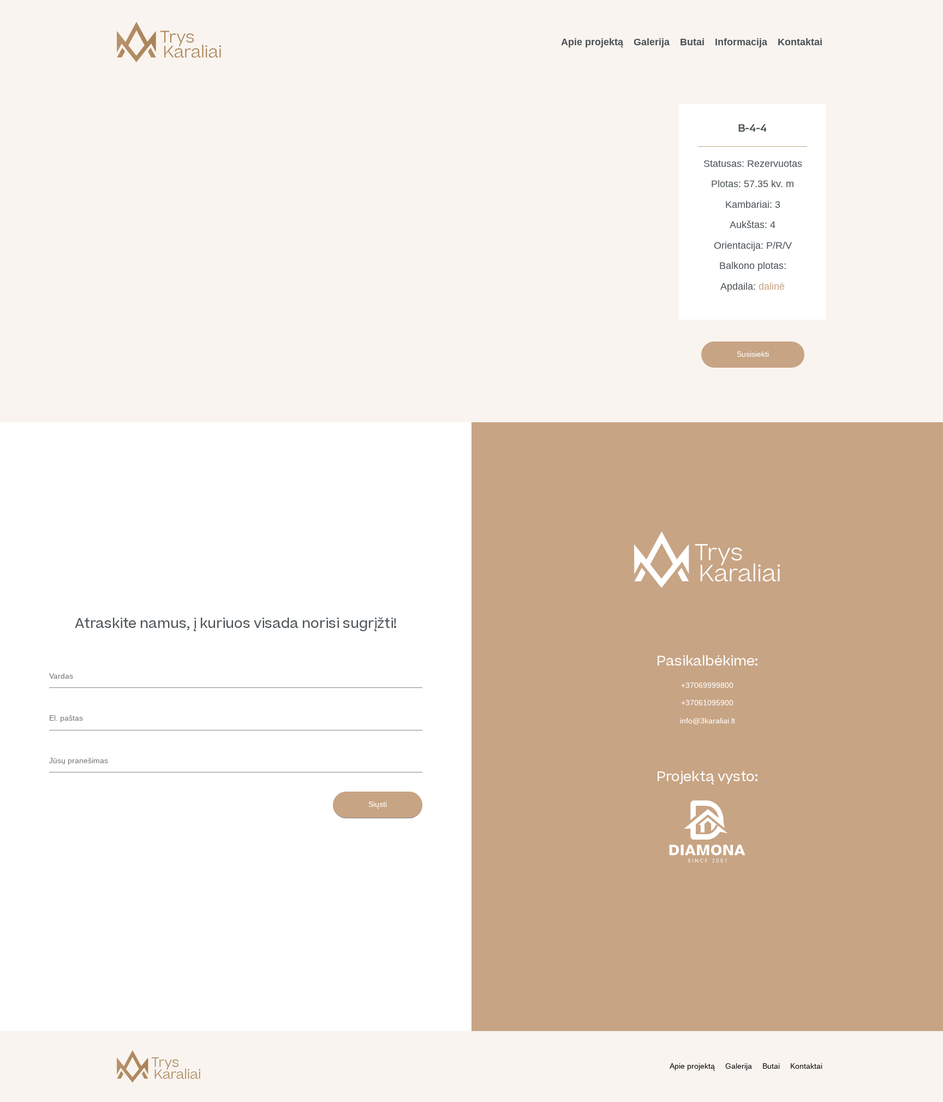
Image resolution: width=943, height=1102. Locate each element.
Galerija (652, 42)
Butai (692, 42)
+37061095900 (707, 702)
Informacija (741, 42)
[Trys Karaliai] (169, 42)
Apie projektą (592, 42)
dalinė (772, 286)
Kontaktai (800, 42)
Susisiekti (753, 354)
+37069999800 (707, 685)
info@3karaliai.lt (707, 720)
